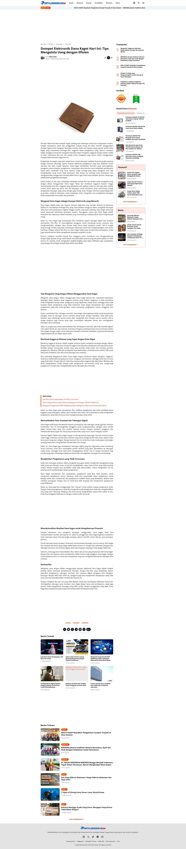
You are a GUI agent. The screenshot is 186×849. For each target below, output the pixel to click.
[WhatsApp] (84, 629)
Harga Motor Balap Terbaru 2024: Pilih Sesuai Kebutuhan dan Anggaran (134, 193)
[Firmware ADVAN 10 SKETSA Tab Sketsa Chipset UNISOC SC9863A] (120, 120)
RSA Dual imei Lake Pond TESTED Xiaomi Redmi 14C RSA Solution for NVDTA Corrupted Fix (134, 147)
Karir (118, 841)
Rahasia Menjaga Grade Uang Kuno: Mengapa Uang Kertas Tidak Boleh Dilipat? (86, 808)
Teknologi (85, 622)
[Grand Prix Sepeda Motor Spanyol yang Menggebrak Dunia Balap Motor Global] (122, 175)
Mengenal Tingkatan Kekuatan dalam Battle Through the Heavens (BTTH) (132, 50)
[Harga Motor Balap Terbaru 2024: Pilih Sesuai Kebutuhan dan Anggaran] (122, 194)
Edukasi (68, 622)
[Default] (108, 57)
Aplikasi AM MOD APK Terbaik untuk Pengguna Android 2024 (76, 684)
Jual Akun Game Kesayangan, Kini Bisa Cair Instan (60, 399)
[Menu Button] (143, 3)
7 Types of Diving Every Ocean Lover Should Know (82, 792)
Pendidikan (99, 3)
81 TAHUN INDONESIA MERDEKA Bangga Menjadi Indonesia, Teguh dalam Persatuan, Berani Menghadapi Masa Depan (87, 763)
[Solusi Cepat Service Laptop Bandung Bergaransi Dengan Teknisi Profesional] (77, 646)
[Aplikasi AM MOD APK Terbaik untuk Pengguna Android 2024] (77, 673)
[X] (72, 629)
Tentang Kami (70, 841)
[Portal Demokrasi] (53, 3)
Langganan (80, 841)
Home (71, 3)
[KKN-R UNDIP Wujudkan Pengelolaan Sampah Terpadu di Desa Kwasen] (50, 734)
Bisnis (63, 774)
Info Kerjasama (110, 841)
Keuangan (76, 622)
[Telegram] (76, 629)
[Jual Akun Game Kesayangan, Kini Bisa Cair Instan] (52, 646)
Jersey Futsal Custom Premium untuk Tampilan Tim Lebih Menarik (134, 226)
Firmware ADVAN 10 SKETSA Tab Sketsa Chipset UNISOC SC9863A (135, 119)
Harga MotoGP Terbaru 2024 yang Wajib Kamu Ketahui (135, 183)
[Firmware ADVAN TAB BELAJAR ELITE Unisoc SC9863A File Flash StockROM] (120, 139)
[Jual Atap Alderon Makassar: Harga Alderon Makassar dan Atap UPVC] (50, 779)
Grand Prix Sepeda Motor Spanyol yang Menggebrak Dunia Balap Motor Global (134, 174)
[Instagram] (84, 837)
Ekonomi (109, 3)
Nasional (80, 3)
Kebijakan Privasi (90, 841)
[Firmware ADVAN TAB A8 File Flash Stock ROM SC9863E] (120, 129)
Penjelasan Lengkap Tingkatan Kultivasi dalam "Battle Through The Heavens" (133, 83)
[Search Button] (139, 3)
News (63, 804)
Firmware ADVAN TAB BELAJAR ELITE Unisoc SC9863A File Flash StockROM (135, 137)
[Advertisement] (93, 26)
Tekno (117, 3)
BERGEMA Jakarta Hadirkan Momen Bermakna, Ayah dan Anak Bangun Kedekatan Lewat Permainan (145, 8)
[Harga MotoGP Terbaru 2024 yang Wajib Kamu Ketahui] (122, 185)
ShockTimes (83, 845)
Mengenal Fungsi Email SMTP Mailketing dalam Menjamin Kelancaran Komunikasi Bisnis (74, 405)
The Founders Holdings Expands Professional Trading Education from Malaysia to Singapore (135, 236)
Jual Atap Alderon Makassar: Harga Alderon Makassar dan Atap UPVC (86, 778)
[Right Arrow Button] (143, 113)
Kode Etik (101, 841)
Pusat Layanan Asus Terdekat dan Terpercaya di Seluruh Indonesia (100, 685)
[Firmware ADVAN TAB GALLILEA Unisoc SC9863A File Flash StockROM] (120, 157)
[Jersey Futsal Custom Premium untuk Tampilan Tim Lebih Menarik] (122, 228)
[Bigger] (111, 57)
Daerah (88, 3)
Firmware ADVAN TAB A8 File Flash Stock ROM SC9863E (135, 127)
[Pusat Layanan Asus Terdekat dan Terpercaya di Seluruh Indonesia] (102, 673)
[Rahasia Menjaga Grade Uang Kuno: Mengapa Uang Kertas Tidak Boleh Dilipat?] (50, 809)
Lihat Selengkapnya (75, 819)
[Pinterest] (80, 629)
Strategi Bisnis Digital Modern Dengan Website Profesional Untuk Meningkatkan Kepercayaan (50, 685)
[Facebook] (68, 629)
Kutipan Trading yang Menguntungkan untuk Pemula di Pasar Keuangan (132, 75)
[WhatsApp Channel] (102, 837)
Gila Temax (94, 845)
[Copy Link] (64, 629)
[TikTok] (93, 837)
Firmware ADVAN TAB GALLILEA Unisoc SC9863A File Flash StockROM (134, 156)
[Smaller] (105, 57)
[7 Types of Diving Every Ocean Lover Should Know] (50, 794)
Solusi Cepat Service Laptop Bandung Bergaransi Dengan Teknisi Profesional (70, 402)
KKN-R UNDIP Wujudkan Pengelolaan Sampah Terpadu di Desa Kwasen (86, 8)
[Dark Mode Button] (134, 3)
